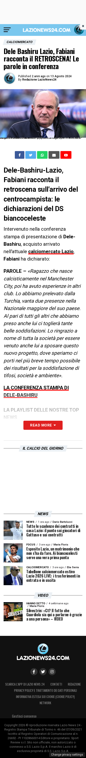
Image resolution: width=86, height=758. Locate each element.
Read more (41, 425)
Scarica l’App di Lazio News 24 (25, 684)
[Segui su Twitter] (43, 671)
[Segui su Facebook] (34, 671)
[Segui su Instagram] (52, 671)
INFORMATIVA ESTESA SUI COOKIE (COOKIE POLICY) (45, 696)
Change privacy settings (67, 754)
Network (45, 703)
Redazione (74, 684)
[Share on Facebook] (20, 155)
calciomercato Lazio (51, 251)
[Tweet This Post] (31, 155)
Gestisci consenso (24, 716)
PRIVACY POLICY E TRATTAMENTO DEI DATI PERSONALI (45, 690)
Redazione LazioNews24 (39, 79)
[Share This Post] (42, 155)
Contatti (56, 684)
